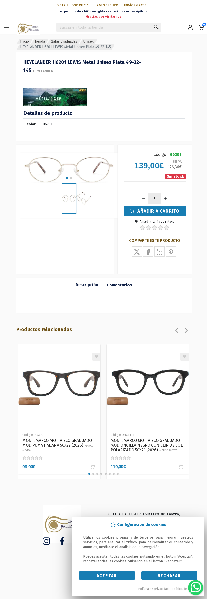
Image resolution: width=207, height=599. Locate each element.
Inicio (24, 41)
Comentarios (119, 285)
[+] (165, 198)
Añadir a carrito (158, 211)
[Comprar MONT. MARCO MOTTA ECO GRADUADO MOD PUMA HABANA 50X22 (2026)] (92, 466)
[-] (143, 198)
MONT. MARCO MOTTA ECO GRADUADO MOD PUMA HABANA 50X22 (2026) (58, 445)
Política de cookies (185, 589)
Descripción (87, 284)
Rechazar (169, 575)
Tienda (40, 41)
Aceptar (107, 575)
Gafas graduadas (64, 41)
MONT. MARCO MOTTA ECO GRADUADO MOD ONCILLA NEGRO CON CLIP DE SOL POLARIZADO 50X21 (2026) (147, 445)
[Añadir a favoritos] (96, 357)
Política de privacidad (153, 589)
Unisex (88, 41)
